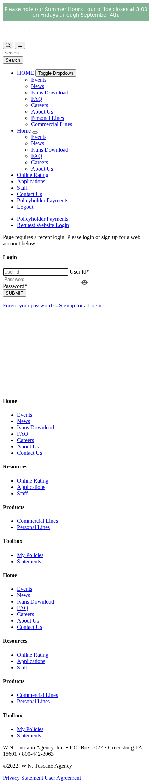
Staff (22, 188)
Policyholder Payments (42, 200)
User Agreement (63, 778)
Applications (31, 181)
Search (13, 60)
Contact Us (29, 194)
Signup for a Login (80, 305)
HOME (25, 73)
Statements (29, 561)
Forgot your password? (28, 305)
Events (38, 80)
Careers (39, 105)
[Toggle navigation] (20, 45)
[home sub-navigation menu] (35, 132)
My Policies (30, 555)
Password (15, 286)
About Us (42, 112)
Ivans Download (49, 93)
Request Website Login (43, 225)
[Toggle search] (8, 45)
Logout (25, 207)
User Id (79, 272)
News (37, 86)
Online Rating (32, 175)
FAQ (36, 99)
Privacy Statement (23, 778)
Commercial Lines (51, 124)
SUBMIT (14, 293)
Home (24, 131)
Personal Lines (47, 118)
